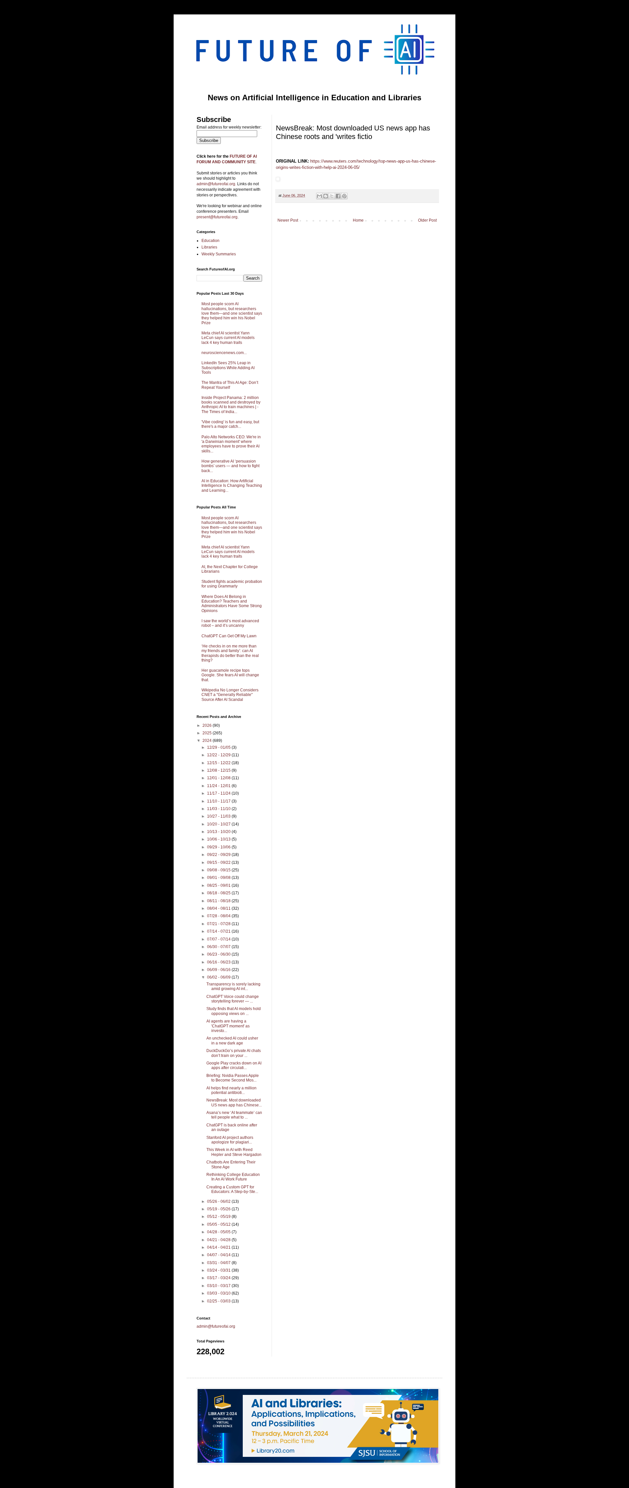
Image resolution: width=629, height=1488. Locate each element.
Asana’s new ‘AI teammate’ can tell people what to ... (234, 1115)
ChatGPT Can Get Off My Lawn (229, 636)
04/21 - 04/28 (219, 1240)
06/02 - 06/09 (219, 977)
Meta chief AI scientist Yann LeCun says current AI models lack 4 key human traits (228, 338)
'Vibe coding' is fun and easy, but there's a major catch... (230, 424)
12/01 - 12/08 (219, 778)
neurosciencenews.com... (224, 352)
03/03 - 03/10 (219, 1293)
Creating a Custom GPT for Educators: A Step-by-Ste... (232, 1189)
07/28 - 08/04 (219, 916)
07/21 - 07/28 (219, 924)
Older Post (427, 220)
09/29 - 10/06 (219, 847)
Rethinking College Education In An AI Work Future (233, 1176)
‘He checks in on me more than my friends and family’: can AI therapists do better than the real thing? (230, 653)
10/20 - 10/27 (219, 824)
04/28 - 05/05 (219, 1232)
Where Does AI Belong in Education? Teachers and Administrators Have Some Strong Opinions (231, 603)
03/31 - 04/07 (219, 1262)
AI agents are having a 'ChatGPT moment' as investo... (228, 1026)
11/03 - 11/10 (219, 808)
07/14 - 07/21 (219, 931)
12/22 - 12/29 (219, 755)
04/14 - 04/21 (219, 1247)
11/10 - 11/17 (219, 801)
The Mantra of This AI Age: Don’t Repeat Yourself (229, 384)
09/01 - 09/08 (219, 877)
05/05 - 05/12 (219, 1224)
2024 (207, 740)
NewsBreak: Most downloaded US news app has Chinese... (234, 1102)
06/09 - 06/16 (219, 969)
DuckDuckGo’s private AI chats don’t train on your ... (233, 1053)
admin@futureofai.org (216, 1326)
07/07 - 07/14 (219, 939)
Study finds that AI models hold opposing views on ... (233, 1011)
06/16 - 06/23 (219, 962)
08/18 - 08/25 (219, 893)
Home (358, 220)
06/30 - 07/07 (219, 946)
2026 (207, 725)
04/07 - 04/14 (219, 1255)
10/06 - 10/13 (219, 839)
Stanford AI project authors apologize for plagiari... (229, 1139)
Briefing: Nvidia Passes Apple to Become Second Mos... (232, 1077)
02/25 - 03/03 (219, 1301)
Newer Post (287, 220)
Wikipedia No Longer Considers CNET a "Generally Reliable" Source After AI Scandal (229, 695)
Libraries (209, 247)
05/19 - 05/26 (219, 1209)
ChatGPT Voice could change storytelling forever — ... (232, 998)
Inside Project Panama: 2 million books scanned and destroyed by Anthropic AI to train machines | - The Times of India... (230, 404)
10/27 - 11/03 (219, 816)
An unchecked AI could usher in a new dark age (232, 1040)
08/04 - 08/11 (219, 908)
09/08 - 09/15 (219, 870)
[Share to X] (332, 196)
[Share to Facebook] (338, 196)
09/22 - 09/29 (219, 854)
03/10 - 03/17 (219, 1285)
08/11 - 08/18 (219, 901)
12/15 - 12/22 (219, 763)
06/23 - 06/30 (219, 954)
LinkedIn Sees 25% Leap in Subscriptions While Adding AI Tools (228, 368)
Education (210, 240)
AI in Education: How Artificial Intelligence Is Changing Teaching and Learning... (231, 486)
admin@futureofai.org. (216, 184)
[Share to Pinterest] (344, 196)
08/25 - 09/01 (219, 885)
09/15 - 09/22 (219, 862)
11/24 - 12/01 (219, 786)
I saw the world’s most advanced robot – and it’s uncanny (230, 623)
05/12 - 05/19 (219, 1216)
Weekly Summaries (218, 254)
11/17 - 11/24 (219, 793)
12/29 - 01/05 (219, 747)
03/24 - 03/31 (219, 1270)
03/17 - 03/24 (219, 1278)
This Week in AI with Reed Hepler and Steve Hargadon (233, 1152)
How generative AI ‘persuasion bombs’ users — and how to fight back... (230, 466)
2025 (207, 733)
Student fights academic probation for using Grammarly (231, 583)
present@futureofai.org (217, 217)
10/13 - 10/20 (219, 831)
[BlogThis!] (325, 196)
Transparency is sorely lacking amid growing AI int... (233, 986)
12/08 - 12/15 (219, 770)
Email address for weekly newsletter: (229, 127)
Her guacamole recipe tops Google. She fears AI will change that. (230, 675)
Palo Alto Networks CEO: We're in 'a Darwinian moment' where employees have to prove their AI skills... (231, 444)
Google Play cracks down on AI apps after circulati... (233, 1065)
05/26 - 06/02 (219, 1201)
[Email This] (319, 196)
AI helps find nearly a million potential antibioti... (231, 1090)
